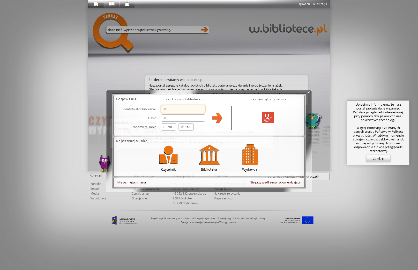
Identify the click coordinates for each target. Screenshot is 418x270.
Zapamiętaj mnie (144, 127)
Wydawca (249, 169)
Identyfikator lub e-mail (139, 109)
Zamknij (378, 159)
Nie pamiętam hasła (131, 182)
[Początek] (96, 4)
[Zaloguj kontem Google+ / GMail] (268, 118)
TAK (188, 127)
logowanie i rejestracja (312, 4)
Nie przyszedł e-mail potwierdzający (275, 182)
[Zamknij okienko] (308, 92)
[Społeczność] (126, 4)
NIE (170, 127)
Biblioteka (209, 169)
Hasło (152, 118)
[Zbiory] (111, 4)
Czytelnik (168, 169)
